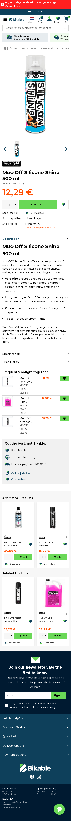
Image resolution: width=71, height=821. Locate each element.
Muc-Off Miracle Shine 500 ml (12, 544)
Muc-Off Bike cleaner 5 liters (46, 619)
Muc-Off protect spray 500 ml (47, 544)
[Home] (6, 48)
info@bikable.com (10, 794)
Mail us (26, 473)
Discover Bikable (13, 727)
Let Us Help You (13, 718)
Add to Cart (38, 204)
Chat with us (18, 479)
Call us (15, 473)
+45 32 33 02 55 (8, 791)
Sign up (58, 695)
